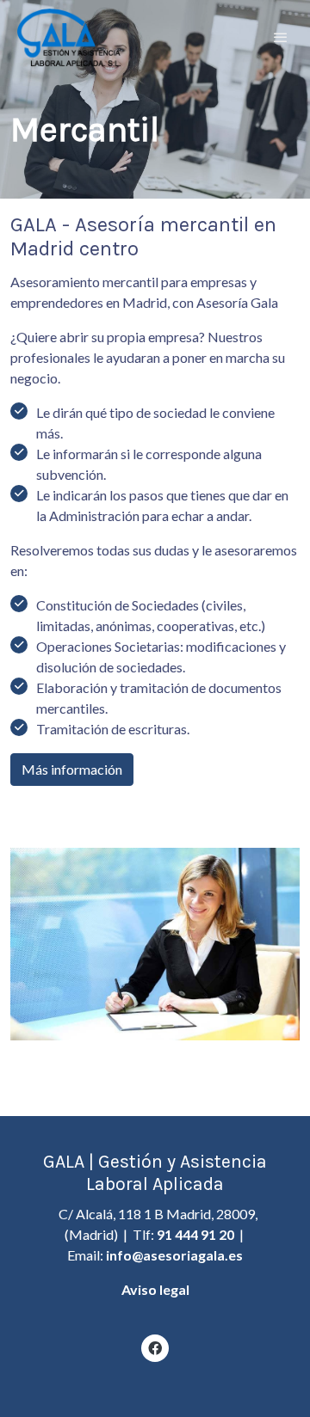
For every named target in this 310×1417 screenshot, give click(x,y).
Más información (72, 769)
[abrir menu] (280, 37)
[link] (69, 37)
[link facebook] (155, 1347)
